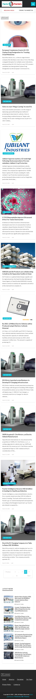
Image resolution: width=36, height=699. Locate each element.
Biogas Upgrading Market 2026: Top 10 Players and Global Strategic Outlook (22, 627)
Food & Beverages (8, 153)
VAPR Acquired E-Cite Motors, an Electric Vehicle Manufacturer (17, 436)
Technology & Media (9, 483)
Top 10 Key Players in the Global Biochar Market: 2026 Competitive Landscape (23, 618)
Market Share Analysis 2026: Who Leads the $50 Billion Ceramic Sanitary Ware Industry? (23, 599)
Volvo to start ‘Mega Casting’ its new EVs (17, 107)
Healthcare (7, 44)
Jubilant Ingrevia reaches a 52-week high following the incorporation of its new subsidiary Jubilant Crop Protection (16, 161)
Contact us (17, 684)
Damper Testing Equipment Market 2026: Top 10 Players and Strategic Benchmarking (23, 645)
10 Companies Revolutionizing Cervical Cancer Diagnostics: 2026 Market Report (23, 636)
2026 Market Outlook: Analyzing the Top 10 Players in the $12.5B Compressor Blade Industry (23, 655)
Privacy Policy (6, 684)
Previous (8, 572)
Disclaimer (20, 679)
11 (16, 575)
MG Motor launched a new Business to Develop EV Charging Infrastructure (16, 381)
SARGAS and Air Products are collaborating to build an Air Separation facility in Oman (17, 273)
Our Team (29, 679)
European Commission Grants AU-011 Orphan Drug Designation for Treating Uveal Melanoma (16, 52)
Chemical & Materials (9, 266)
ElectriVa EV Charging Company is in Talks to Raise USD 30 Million (17, 544)
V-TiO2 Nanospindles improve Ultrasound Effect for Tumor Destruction (17, 218)
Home (4, 679)
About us (11, 679)
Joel (13, 72)
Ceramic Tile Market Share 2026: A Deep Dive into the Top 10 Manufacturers (27, 10)
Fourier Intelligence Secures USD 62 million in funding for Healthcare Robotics (17, 490)
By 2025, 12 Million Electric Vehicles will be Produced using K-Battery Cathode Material (17, 326)
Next (29, 575)
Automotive (7, 101)
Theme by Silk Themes (21, 696)
